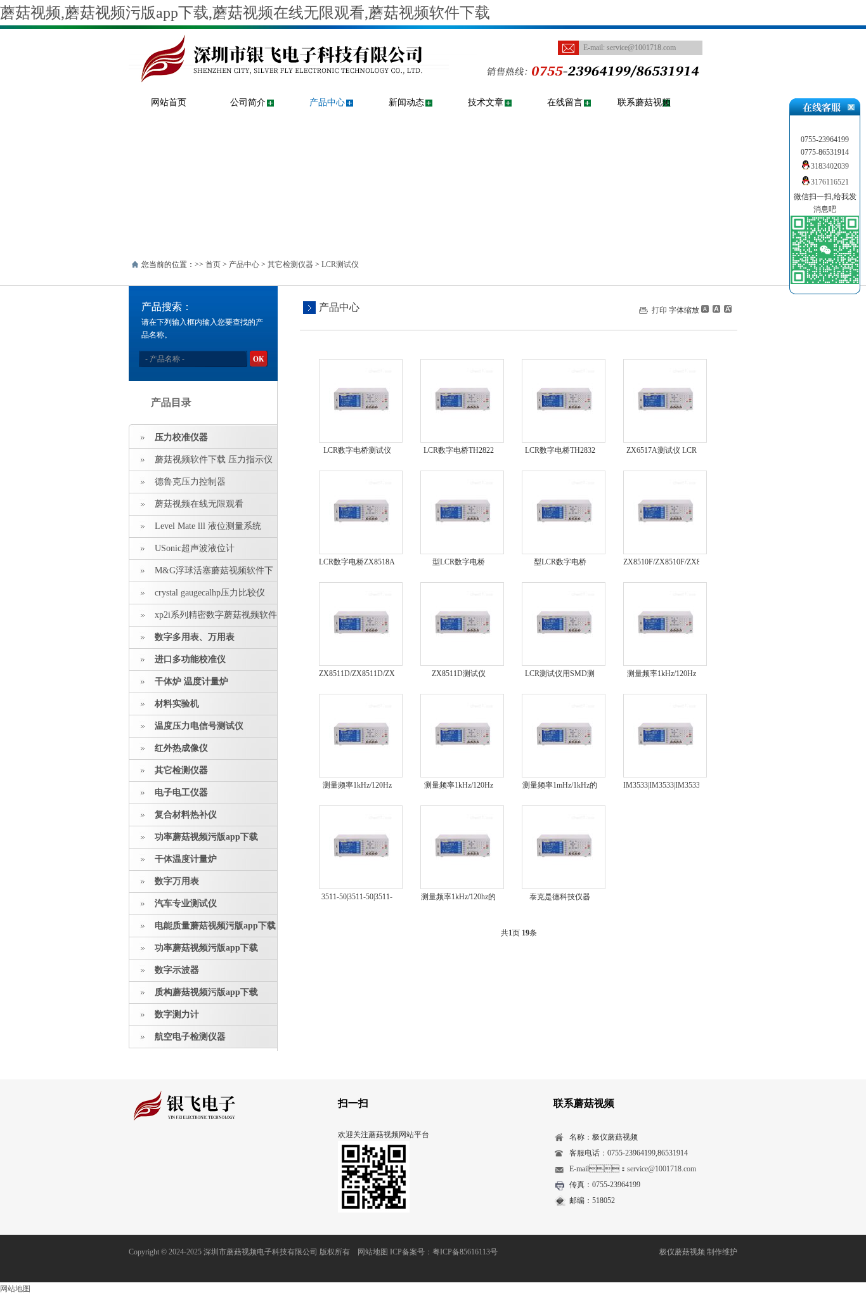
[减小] (705, 309)
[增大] (726, 309)
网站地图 (373, 1251)
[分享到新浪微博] (176, 1156)
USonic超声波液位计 (195, 548)
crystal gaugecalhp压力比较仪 (210, 592)
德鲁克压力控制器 (190, 481)
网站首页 (168, 102)
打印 (659, 310)
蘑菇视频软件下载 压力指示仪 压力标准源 (201, 463)
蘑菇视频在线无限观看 (199, 504)
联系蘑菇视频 (644, 102)
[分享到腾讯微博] (196, 1156)
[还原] (716, 309)
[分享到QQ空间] (156, 1156)
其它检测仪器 (290, 264)
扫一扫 (353, 1103)
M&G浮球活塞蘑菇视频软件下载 (201, 574)
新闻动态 (406, 102)
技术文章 (485, 102)
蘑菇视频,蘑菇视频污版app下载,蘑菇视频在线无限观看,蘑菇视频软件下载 (245, 12)
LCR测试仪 (340, 264)
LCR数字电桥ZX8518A (357, 561)
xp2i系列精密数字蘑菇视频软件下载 (203, 618)
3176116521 (830, 182)
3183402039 (830, 166)
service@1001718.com (641, 47)
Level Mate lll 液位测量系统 (208, 526)
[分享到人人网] (215, 1156)
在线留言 (565, 102)
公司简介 (248, 102)
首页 (213, 264)
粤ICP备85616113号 (465, 1251)
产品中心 (327, 102)
